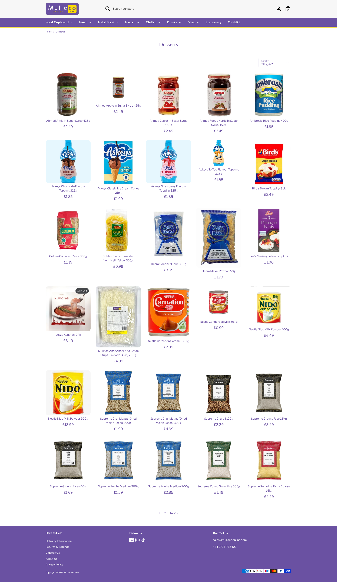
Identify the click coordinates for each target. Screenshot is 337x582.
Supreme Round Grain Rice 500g (218, 486)
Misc (192, 22)
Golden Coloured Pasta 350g (68, 256)
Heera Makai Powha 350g (219, 271)
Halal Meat (106, 22)
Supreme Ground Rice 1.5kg (269, 418)
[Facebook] (131, 540)
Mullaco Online (71, 572)
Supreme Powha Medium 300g (118, 486)
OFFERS (234, 22)
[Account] (278, 8)
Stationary (214, 22)
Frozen (130, 22)
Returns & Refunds (57, 546)
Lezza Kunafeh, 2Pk (68, 334)
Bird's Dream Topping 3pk (269, 188)
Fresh (83, 22)
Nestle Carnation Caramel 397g (168, 341)
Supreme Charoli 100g (218, 418)
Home (49, 31)
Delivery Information (59, 540)
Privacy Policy (54, 564)
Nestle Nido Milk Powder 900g (68, 418)
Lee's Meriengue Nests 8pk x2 (269, 256)
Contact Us (53, 552)
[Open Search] (107, 8)
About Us (51, 558)
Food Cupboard (58, 22)
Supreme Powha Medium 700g (168, 486)
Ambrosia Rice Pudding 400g (269, 120)
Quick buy (68, 111)
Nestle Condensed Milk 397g (219, 321)
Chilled (151, 22)
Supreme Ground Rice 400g (68, 486)
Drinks (172, 22)
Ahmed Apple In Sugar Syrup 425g (118, 105)
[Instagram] (137, 540)
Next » (174, 513)
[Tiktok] (143, 540)
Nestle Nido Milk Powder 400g (269, 329)
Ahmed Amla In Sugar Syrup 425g (68, 120)
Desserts (60, 31)
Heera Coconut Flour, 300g (168, 264)
